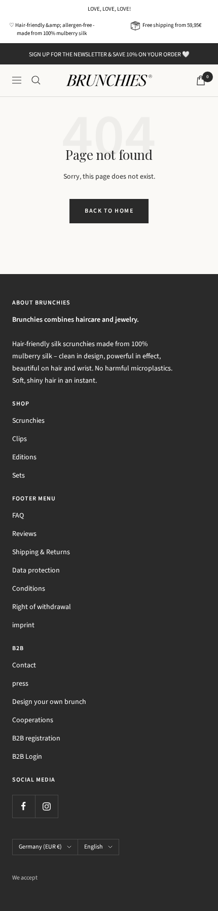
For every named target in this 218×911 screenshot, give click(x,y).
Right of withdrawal (41, 607)
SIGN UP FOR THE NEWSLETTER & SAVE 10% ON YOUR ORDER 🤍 (109, 54)
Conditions (28, 589)
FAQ (18, 516)
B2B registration (36, 738)
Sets (18, 475)
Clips (19, 439)
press (20, 684)
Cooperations (32, 720)
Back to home (109, 211)
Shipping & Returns (41, 552)
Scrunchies (28, 421)
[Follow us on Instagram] (46, 806)
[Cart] (201, 80)
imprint (23, 625)
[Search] (36, 80)
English (93, 846)
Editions (24, 457)
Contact (24, 665)
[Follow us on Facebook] (23, 806)
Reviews (24, 534)
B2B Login (27, 757)
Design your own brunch (49, 702)
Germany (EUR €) (40, 846)
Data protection (36, 570)
